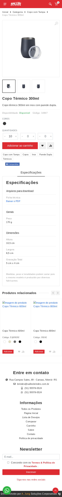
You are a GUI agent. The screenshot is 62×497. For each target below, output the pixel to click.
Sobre (31, 430)
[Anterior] (53, 293)
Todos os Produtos (31, 409)
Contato (31, 434)
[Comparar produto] (50, 145)
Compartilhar (13, 164)
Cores (6, 119)
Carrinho (31, 425)
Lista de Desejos (31, 417)
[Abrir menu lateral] (5, 4)
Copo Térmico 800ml (44, 330)
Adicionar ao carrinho (20, 145)
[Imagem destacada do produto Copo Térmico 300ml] (31, 48)
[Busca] (50, 4)
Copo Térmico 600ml (13, 330)
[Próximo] (58, 293)
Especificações (31, 172)
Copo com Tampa (36, 12)
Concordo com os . (32, 464)
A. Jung (26, 494)
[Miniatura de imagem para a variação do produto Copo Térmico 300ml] (38, 86)
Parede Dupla (45, 154)
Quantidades (9, 130)
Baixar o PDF (13, 201)
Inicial (5, 12)
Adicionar (8, 351)
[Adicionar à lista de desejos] (42, 145)
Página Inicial (31, 413)
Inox (34, 154)
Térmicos (7, 159)
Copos (26, 154)
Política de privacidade (31, 438)
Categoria (18, 12)
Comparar (31, 421)
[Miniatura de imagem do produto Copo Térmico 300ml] (8, 86)
